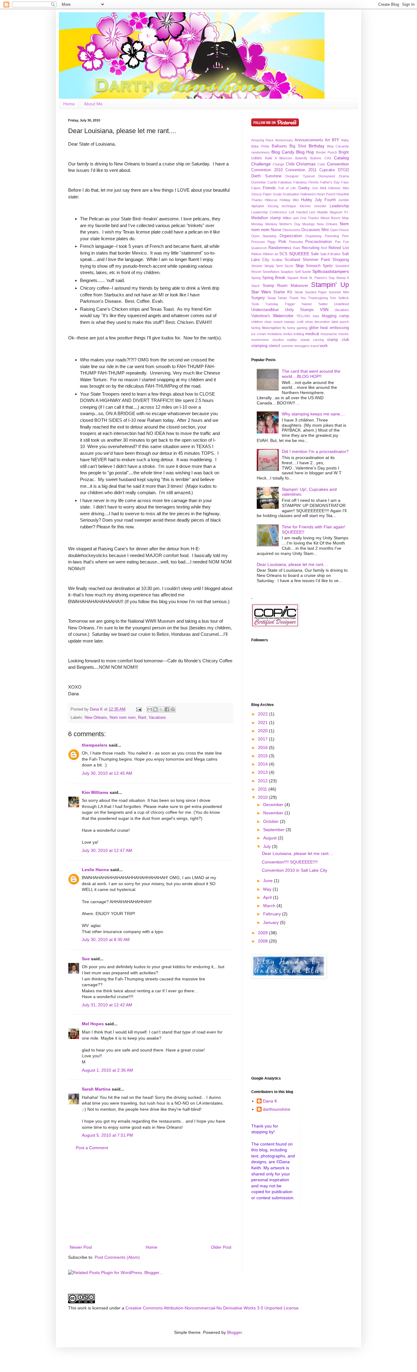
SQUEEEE (299, 253)
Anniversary (284, 140)
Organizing (313, 236)
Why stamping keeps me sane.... (313, 413)
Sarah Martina (96, 1089)
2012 (263, 780)
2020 (263, 730)
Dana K (270, 1101)
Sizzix (289, 266)
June (268, 880)
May (268, 889)
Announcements (309, 140)
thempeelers (94, 745)
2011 (263, 789)
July (267, 846)
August (270, 837)
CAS (328, 158)
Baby (345, 140)
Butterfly (301, 158)
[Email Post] (138, 709)
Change (278, 164)
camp (344, 316)
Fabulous (285, 182)
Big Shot (297, 146)
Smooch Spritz (319, 266)
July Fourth (325, 200)
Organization (291, 236)
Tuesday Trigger (280, 304)
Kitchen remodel (313, 206)
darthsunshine (276, 1109)
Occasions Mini (315, 230)
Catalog (341, 157)
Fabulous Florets (306, 182)
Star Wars (261, 291)
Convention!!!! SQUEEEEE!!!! (290, 862)
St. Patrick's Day (322, 278)
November (274, 812)
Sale (315, 254)
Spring (256, 278)
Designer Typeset (300, 176)
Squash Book (297, 278)
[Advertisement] (150, 1198)
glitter (314, 328)
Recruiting (310, 248)
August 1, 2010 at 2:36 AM (107, 1070)
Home (69, 103)
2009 (263, 932)
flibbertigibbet (271, 328)
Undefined (341, 304)
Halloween (308, 194)
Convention (338, 163)
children (257, 322)
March (270, 905)
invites (288, 334)
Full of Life (287, 188)
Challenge (261, 163)
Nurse (276, 230)
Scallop (277, 260)
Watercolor (283, 315)
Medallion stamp (266, 218)
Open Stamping (263, 236)
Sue (86, 958)
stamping (259, 346)
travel (314, 346)
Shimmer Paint (316, 260)
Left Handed (298, 212)
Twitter (323, 304)
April (268, 897)
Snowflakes (271, 271)
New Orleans (96, 717)
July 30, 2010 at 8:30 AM (106, 939)
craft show (305, 322)
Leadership (339, 206)
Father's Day (330, 182)
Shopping (340, 260)
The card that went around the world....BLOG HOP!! (311, 374)
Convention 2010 (267, 170)
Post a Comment (92, 1147)
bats (316, 316)
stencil (274, 346)
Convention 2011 (301, 170)
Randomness (280, 248)
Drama (344, 176)
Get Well (319, 188)
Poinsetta (296, 242)
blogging (329, 316)
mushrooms (260, 340)
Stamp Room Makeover (285, 286)
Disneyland (326, 176)
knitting (299, 334)
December (274, 804)
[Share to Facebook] (167, 709)
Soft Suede (303, 271)
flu (284, 328)
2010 (263, 797)
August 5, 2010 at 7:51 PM (107, 1135)
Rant (142, 717)
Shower (257, 266)
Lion (312, 212)
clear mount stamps (279, 322)
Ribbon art (270, 254)
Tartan (282, 298)
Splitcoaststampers (330, 271)
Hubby (306, 200)
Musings (308, 224)
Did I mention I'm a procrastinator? (315, 451)
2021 (263, 722)
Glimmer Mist (338, 188)
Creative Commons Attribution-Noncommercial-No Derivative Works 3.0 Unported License (212, 1307)
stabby (292, 340)
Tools (255, 304)
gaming (302, 328)
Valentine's (260, 316)
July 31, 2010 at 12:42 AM (107, 1004)
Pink (282, 242)
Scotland (292, 260)
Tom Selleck (339, 298)
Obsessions (291, 230)
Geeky (304, 188)
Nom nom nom (123, 717)
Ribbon (256, 254)
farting (255, 328)
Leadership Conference (269, 212)
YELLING (303, 316)
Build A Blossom (278, 158)
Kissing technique (282, 206)
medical (312, 334)
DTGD (343, 170)
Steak (299, 292)
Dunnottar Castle (264, 182)
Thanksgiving (318, 298)
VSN (324, 309)
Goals (277, 194)
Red (324, 248)
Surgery (258, 298)
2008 (263, 941)
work (324, 346)
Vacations (157, 717)
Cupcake (327, 170)
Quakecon (259, 248)
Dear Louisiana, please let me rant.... (292, 564)
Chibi (290, 164)
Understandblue (265, 310)
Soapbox (287, 271)
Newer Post (81, 1247)
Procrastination (318, 242)
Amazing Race (262, 140)
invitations (274, 334)
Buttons (315, 158)
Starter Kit (282, 292)
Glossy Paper (261, 194)
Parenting (332, 236)
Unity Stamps (299, 310)
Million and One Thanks (301, 218)
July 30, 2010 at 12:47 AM (107, 850)
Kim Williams (95, 792)
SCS (283, 254)
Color (321, 164)
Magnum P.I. (339, 212)
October (271, 821)
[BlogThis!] (155, 709)
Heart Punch (326, 194)
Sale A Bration (330, 254)
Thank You (297, 298)
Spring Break (274, 278)
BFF (335, 140)
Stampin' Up (330, 284)
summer (287, 346)
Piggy (271, 242)
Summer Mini (339, 292)
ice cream (258, 334)
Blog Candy (282, 152)
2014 (263, 764)
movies (343, 334)
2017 (263, 739)
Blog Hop (305, 152)
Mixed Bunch (330, 218)
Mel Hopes (93, 1023)
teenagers (302, 346)
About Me (93, 103)
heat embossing (334, 328)
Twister (306, 304)
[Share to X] (161, 709)
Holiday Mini (289, 200)
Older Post (221, 1247)
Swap (271, 298)
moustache (329, 334)
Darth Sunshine (266, 176)
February (272, 913)
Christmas (306, 163)
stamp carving (312, 340)
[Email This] (150, 709)
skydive (278, 340)
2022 (263, 713)
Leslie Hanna (95, 869)
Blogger (234, 1332)
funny (291, 328)
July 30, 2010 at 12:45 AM (107, 773)
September (274, 829)
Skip (300, 265)
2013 (263, 772)
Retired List (338, 248)
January (271, 922)
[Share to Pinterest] (173, 709)
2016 (263, 747)
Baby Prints (260, 146)
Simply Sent (273, 266)
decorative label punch (331, 322)
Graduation (291, 194)
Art (327, 140)
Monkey (271, 224)
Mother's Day (289, 224)
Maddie (322, 212)
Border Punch (326, 152)
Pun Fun (342, 242)
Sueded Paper (316, 292)
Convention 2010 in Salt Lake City (294, 870)
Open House (339, 230)
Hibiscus (271, 200)
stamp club (338, 340)
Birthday (317, 145)
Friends (269, 188)
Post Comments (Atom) (117, 1257)
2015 (263, 755)
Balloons (279, 146)
